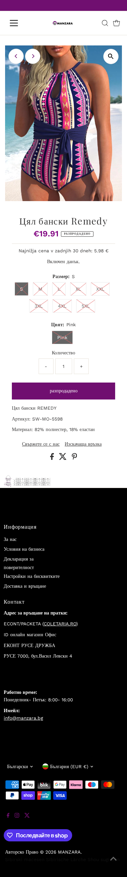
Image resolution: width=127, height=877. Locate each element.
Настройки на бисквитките (32, 576)
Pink (62, 337)
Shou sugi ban (104, 859)
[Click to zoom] (111, 56)
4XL (62, 306)
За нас (10, 539)
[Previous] (16, 56)
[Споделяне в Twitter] (63, 458)
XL (78, 289)
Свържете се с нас (41, 444)
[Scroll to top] (113, 863)
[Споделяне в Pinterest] (74, 458)
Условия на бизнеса (24, 549)
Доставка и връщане (25, 586)
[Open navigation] (19, 23)
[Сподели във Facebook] (53, 458)
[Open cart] (116, 23)
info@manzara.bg (23, 718)
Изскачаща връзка (83, 444)
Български (17, 766)
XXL (100, 289)
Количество (63, 352)
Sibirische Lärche (66, 859)
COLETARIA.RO (60, 623)
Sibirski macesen (24, 859)
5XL (86, 306)
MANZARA (69, 852)
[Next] (32, 56)
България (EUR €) (69, 766)
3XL (39, 306)
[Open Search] (105, 23)
